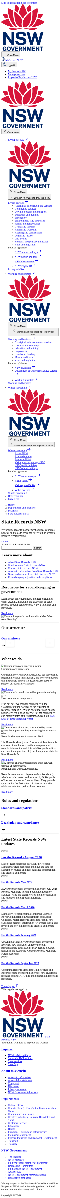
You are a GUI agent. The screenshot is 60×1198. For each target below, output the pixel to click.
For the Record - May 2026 (16, 882)
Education (13, 1126)
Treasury (12, 1143)
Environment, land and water (30, 220)
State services (15, 1061)
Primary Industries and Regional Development (32, 1138)
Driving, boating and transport (30, 211)
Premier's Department (19, 1135)
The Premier (14, 1156)
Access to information (19, 1077)
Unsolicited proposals (19, 1177)
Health (11, 1129)
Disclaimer (13, 1086)
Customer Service (17, 1123)
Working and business (21, 339)
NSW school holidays (26, 468)
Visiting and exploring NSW (30, 462)
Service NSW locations (20, 1058)
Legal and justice (23, 235)
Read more (7, 613)
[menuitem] (17, 71)
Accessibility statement (20, 1080)
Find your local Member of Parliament (28, 1162)
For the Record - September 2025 (20, 963)
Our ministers (10, 638)
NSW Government (14, 1150)
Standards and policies (16, 808)
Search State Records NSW (15, 544)
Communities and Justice (21, 1114)
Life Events (21, 238)
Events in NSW (23, 459)
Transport (13, 1141)
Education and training (26, 214)
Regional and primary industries (31, 241)
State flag (13, 1064)
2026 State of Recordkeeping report (28, 717)
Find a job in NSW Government (25, 1168)
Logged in (11, 65)
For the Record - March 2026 (17, 907)
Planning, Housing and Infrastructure (27, 1132)
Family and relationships (27, 223)
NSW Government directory (23, 1092)
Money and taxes (24, 357)
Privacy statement (17, 1089)
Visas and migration (25, 244)
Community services (25, 208)
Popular (6, 1049)
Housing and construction (28, 232)
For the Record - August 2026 (21, 857)
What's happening (19, 450)
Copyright (13, 1083)
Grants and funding (25, 226)
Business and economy (27, 345)
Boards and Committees (20, 1165)
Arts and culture (23, 456)
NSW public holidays (26, 465)
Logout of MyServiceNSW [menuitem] (22, 77)
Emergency (21, 217)
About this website (13, 1071)
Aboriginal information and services (33, 205)
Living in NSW (18, 202)
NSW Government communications (27, 1174)
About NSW (21, 453)
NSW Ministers (16, 1159)
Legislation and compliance (20, 822)
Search (37, 548)
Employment (21, 351)
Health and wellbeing (26, 229)
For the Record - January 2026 (18, 935)
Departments (10, 1098)
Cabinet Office (16, 1105)
